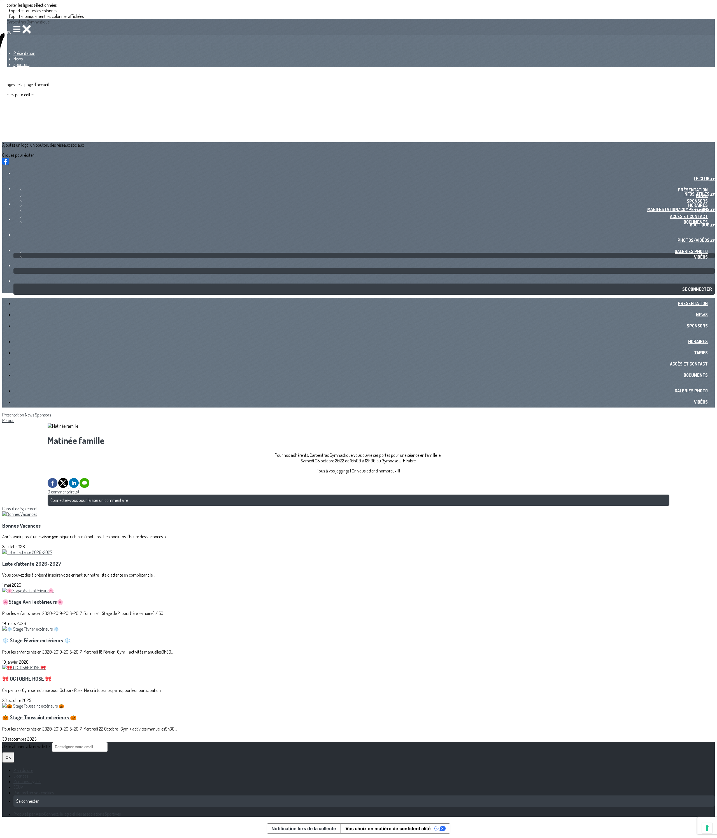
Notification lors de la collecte (303, 828)
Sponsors (21, 64)
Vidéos (701, 257)
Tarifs (701, 352)
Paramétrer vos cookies (33, 792)
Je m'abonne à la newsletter (27, 746)
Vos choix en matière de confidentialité (388, 828)
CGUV (18, 787)
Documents (696, 375)
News (18, 59)
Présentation (24, 53)
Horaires (698, 205)
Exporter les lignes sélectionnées (29, 5)
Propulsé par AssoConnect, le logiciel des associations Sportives (67, 814)
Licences (20, 776)
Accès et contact (689, 216)
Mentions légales (27, 781)
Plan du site (23, 770)
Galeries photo (691, 251)
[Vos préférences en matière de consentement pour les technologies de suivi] (707, 828)
